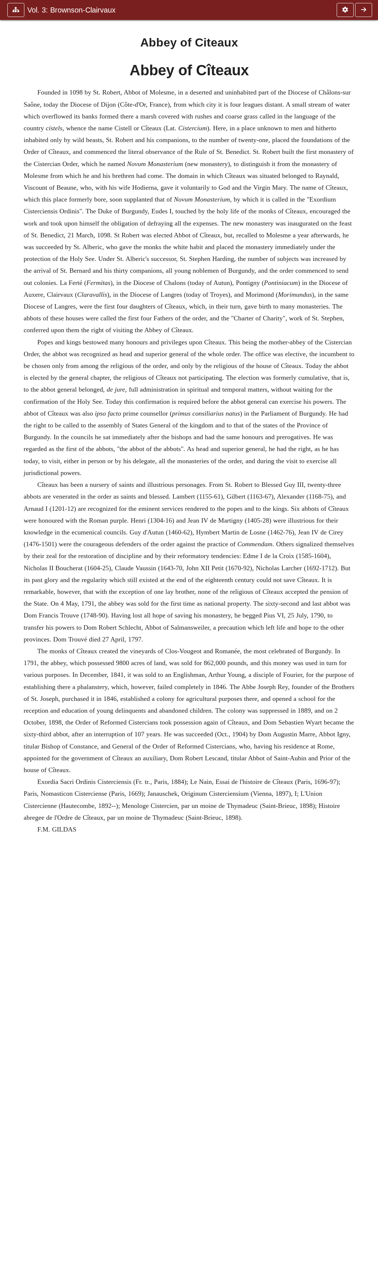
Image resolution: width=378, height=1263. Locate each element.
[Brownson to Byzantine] (363, 10)
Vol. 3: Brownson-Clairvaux (71, 10)
